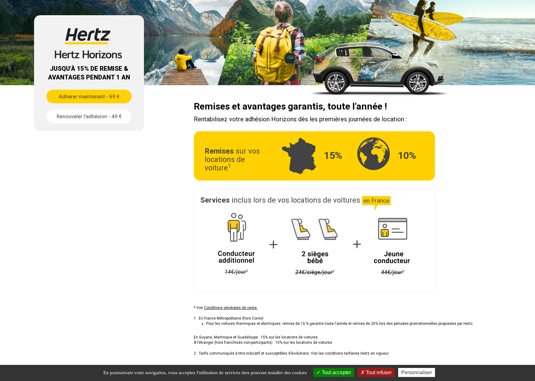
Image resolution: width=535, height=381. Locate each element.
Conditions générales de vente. (231, 308)
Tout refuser (378, 372)
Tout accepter (335, 372)
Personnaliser (416, 372)
